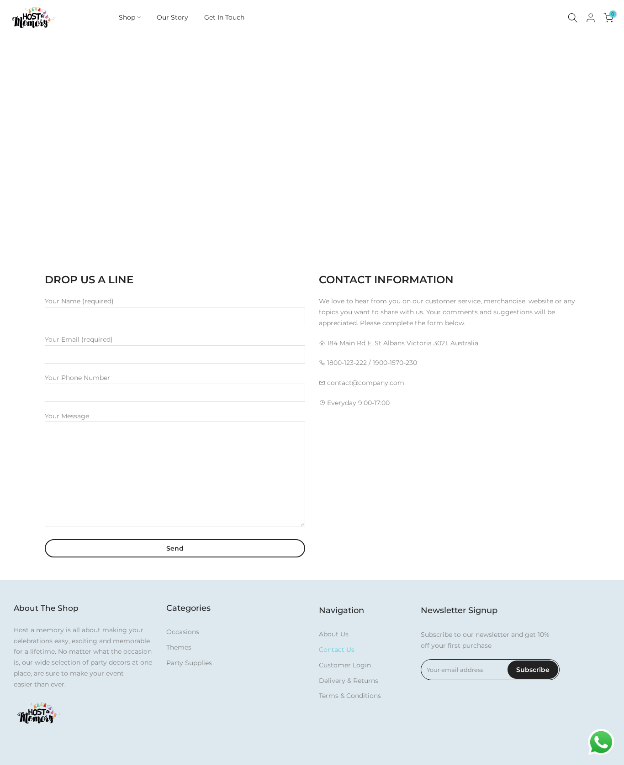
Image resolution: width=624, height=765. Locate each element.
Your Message (67, 416)
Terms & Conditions (350, 696)
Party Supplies (189, 663)
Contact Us (336, 649)
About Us (334, 634)
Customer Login (345, 665)
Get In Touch (224, 17)
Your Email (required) (79, 339)
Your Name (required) (79, 301)
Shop (127, 17)
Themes (178, 647)
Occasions (182, 632)
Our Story (172, 17)
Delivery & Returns (348, 681)
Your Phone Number (77, 378)
